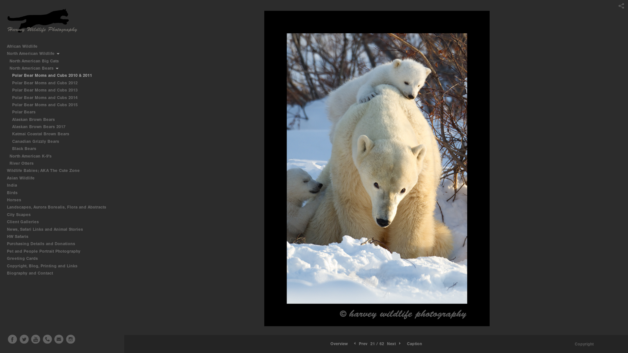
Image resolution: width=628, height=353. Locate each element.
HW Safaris (18, 236)
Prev (362, 343)
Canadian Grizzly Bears (35, 141)
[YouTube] (36, 339)
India (12, 185)
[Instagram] (71, 339)
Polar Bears (24, 111)
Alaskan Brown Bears (33, 119)
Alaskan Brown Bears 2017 (38, 126)
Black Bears (24, 148)
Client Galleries (23, 221)
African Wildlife (23, 46)
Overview (339, 343)
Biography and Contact (30, 273)
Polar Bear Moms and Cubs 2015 (45, 104)
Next (392, 343)
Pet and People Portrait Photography (43, 251)
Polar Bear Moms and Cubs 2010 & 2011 (52, 75)
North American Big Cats (34, 61)
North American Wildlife (31, 53)
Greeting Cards (23, 258)
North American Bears (32, 68)
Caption (414, 343)
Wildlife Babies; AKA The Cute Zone (43, 170)
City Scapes (19, 214)
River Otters (21, 163)
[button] (339, 344)
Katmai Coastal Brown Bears (40, 133)
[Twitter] (24, 339)
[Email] (59, 339)
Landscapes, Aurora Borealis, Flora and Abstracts (57, 207)
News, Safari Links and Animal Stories (45, 229)
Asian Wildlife (21, 178)
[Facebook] (12, 339)
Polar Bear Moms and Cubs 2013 (45, 90)
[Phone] (47, 339)
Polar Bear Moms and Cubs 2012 (45, 82)
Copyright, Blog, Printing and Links (43, 265)
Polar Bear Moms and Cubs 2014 (45, 97)
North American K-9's (31, 156)
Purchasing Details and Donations (42, 243)
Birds (13, 192)
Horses (15, 199)
